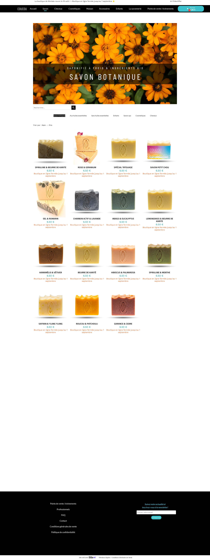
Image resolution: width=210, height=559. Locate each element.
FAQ (63, 515)
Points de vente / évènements (63, 503)
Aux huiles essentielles (78, 116)
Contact (63, 521)
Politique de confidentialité (63, 532)
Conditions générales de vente (63, 526)
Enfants (119, 8)
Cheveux (58, 8)
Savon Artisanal (59, 116)
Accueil (33, 8)
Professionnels (63, 509)
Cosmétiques (74, 8)
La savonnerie (135, 8)
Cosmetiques (140, 116)
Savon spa (127, 116)
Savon (45, 8)
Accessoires (104, 8)
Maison (89, 8)
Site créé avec (84, 557)
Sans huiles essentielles (100, 116)
